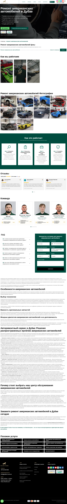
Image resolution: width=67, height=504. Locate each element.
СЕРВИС (53, 247)
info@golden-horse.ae (6, 474)
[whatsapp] (59, 1)
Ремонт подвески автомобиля (9, 443)
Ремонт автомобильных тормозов (33, 447)
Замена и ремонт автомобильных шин (54, 444)
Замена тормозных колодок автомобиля (9, 451)
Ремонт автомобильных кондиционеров (8, 440)
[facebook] (63, 468)
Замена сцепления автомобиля (54, 447)
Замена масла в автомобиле (31, 440)
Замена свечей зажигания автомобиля (30, 444)
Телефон (53, 241)
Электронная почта (5, 472)
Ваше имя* (39, 241)
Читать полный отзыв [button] (6, 188)
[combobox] (53, 243)
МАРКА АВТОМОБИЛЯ (42, 247)
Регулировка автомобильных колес (53, 440)
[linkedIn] (60, 468)
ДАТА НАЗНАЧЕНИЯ (41, 253)
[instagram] (57, 1)
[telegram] (61, 1)
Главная (3, 41)
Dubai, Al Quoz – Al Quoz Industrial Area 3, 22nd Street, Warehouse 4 (6, 480)
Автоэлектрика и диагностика (9, 447)
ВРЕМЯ (52, 253)
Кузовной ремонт (50, 451)
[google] (65, 1)
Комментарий (40, 259)
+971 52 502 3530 (60, 2)
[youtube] (63, 1)
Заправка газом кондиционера (32, 451)
